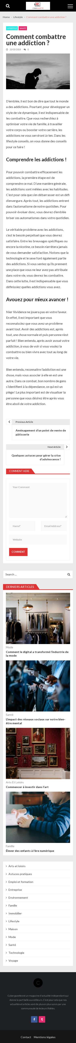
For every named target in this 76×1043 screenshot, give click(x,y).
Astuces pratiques (20, 874)
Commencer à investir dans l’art (27, 787)
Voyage (13, 960)
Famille (10, 846)
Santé (23, 28)
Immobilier (15, 913)
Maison (13, 929)
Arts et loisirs (15, 782)
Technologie (16, 952)
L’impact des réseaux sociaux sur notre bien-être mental (35, 721)
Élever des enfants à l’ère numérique (30, 850)
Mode (9, 647)
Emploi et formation (21, 882)
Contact (26, 1037)
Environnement (18, 897)
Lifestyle (12, 28)
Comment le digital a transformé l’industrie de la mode (37, 653)
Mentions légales (45, 1037)
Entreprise (15, 889)
